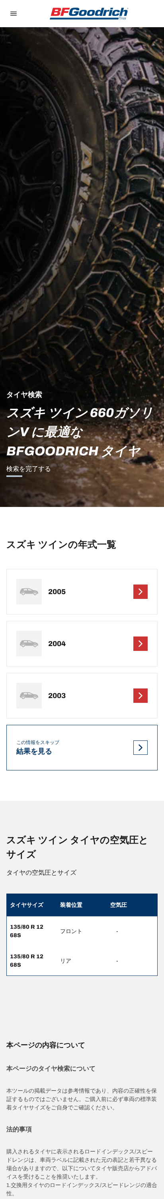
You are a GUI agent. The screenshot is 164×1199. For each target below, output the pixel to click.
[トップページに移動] (89, 13)
